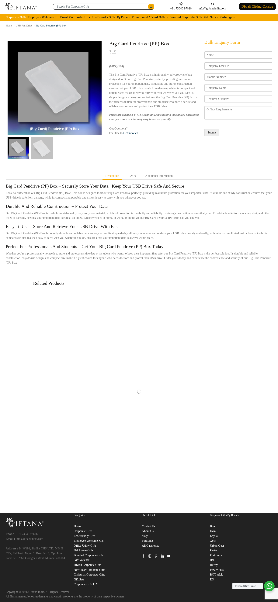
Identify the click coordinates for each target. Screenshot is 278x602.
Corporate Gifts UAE (86, 584)
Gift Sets (210, 17)
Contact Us (148, 526)
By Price (122, 17)
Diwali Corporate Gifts (75, 17)
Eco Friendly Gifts (103, 17)
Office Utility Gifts (85, 545)
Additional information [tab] (159, 175)
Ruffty (214, 564)
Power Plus (217, 569)
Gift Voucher (81, 560)
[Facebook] (143, 556)
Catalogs (226, 17)
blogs (145, 536)
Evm (213, 531)
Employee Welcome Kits (88, 540)
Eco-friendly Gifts (84, 536)
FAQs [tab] (132, 175)
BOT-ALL (216, 574)
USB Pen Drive (24, 25)
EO (212, 579)
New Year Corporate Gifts (89, 569)
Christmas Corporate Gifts (89, 574)
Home (9, 25)
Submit (211, 132)
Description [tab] (112, 175)
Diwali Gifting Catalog (257, 6)
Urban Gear (217, 545)
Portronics (216, 555)
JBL (212, 560)
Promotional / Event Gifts (148, 17)
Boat (213, 526)
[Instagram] (149, 556)
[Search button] (151, 6)
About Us (148, 531)
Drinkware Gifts (83, 550)
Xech (213, 540)
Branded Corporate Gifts (186, 17)
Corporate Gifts (16, 17)
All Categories (150, 545)
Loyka (214, 536)
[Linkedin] (162, 556)
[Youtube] (168, 556)
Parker (214, 550)
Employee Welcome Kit (43, 17)
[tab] (112, 176)
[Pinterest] (156, 556)
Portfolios (147, 540)
